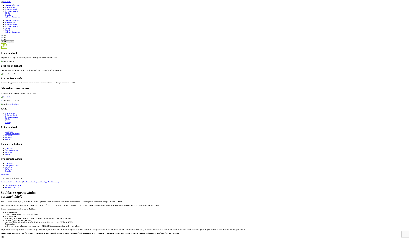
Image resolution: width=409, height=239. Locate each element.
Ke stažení (8, 136)
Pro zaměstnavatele (11, 11)
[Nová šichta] (6, 97)
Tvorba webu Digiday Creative (11, 182)
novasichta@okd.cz (13, 104)
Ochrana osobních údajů (13, 185)
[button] (5, 175)
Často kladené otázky (12, 134)
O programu (9, 132)
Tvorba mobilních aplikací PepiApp (35, 182)
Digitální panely (53, 182)
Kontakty (8, 15)
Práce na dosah (10, 7)
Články (7, 13)
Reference (8, 137)
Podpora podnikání (11, 9)
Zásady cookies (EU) (12, 187)
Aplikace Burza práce (12, 17)
